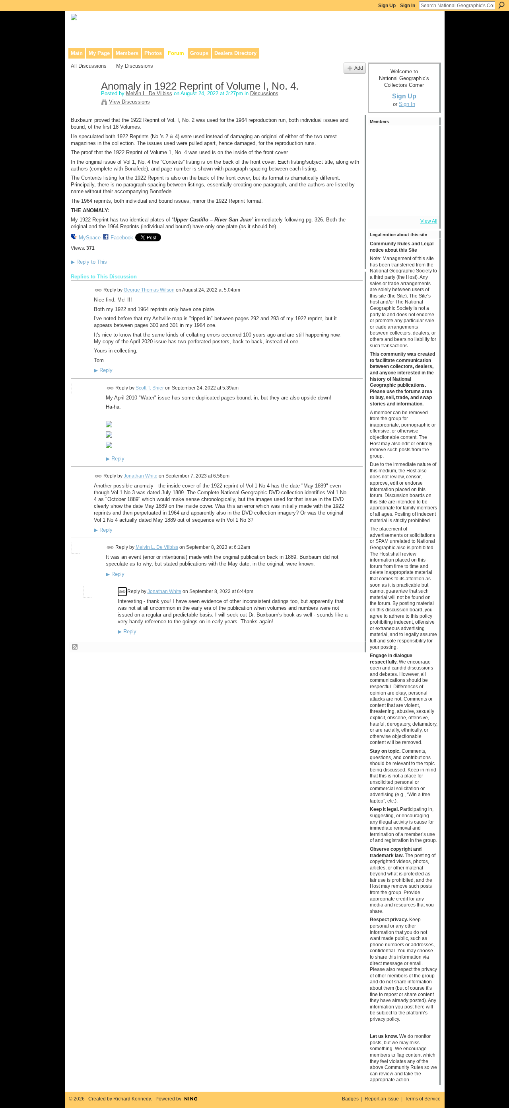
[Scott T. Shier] (423, 138)
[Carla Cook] (380, 181)
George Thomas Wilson (149, 290)
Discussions (264, 93)
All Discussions (89, 66)
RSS (75, 647)
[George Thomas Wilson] (380, 138)
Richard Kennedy (132, 1099)
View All (428, 221)
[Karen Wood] (380, 203)
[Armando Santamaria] (402, 181)
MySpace (90, 238)
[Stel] (380, 160)
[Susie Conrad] (423, 181)
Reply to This (89, 262)
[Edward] (402, 203)
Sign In (407, 5)
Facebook (122, 238)
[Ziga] (402, 138)
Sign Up (387, 5)
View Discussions (129, 102)
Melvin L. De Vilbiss (149, 93)
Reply (103, 370)
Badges (350, 1099)
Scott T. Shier (150, 388)
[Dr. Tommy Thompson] (423, 203)
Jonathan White (140, 476)
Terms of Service (423, 1099)
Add (358, 67)
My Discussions (134, 66)
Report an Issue (382, 1099)
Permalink (98, 290)
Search (501, 5)
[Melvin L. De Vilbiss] (83, 103)
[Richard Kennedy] (423, 160)
